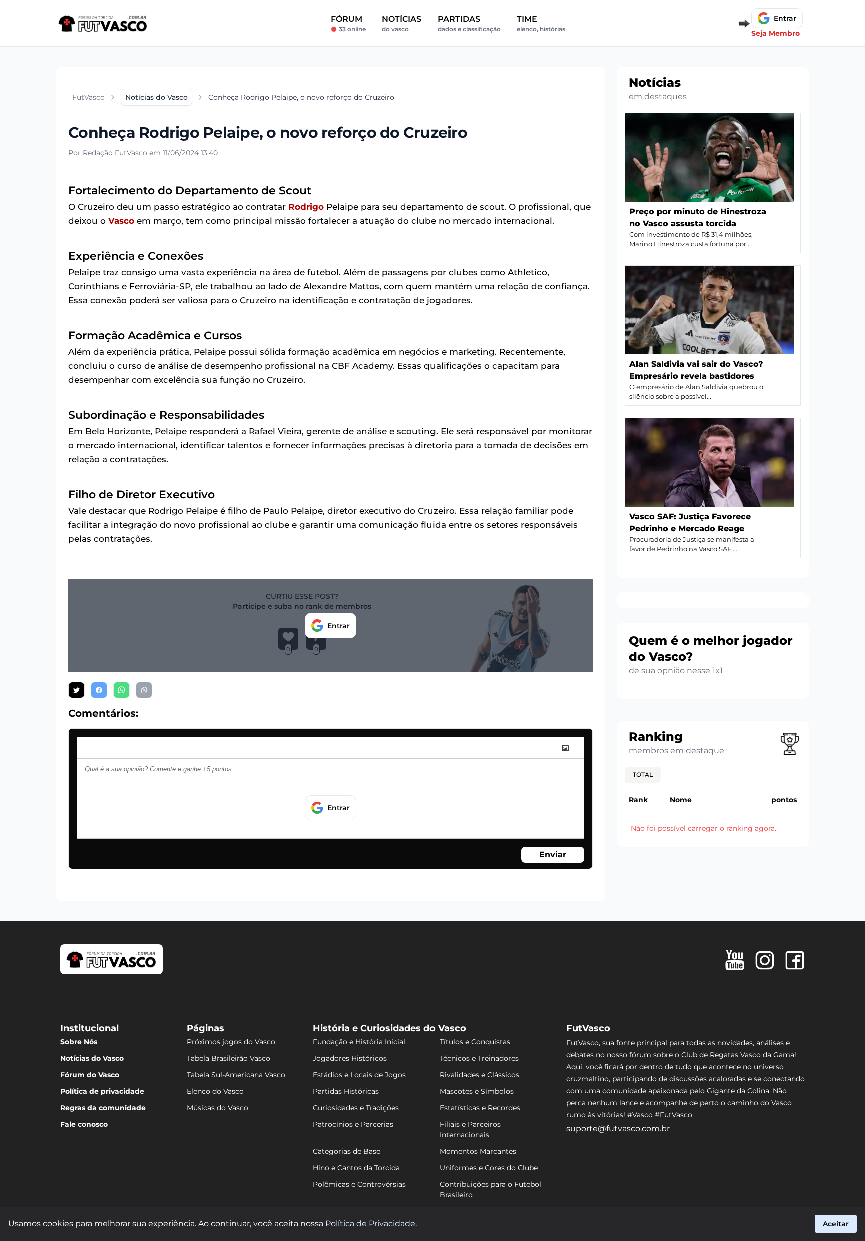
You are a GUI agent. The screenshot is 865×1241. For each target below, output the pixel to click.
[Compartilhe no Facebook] (99, 690)
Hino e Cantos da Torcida (356, 1167)
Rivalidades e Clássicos (479, 1074)
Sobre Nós (78, 1041)
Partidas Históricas (346, 1091)
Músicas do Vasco (217, 1107)
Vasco (121, 221)
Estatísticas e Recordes (480, 1107)
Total (643, 774)
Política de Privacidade (370, 1223)
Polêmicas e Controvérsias (359, 1184)
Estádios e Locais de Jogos (359, 1074)
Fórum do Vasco (89, 1074)
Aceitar (836, 1223)
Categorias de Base (346, 1151)
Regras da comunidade (103, 1107)
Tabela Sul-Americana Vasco (236, 1074)
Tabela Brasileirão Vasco (228, 1058)
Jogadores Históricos (350, 1058)
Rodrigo (306, 207)
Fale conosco (84, 1124)
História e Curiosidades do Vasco (389, 1028)
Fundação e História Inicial (359, 1041)
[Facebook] (795, 960)
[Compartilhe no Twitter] (76, 690)
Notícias (401, 23)
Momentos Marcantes (478, 1151)
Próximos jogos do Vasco (231, 1041)
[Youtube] (735, 960)
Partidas (469, 23)
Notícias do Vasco (92, 1058)
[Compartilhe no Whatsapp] (121, 690)
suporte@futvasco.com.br (618, 1128)
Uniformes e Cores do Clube (489, 1167)
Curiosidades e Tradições (356, 1107)
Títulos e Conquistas (475, 1041)
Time (541, 23)
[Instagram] (765, 960)
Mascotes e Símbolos (477, 1091)
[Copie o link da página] (144, 690)
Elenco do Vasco (215, 1091)
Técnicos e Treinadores (479, 1058)
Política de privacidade (102, 1091)
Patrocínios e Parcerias (353, 1124)
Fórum (348, 23)
